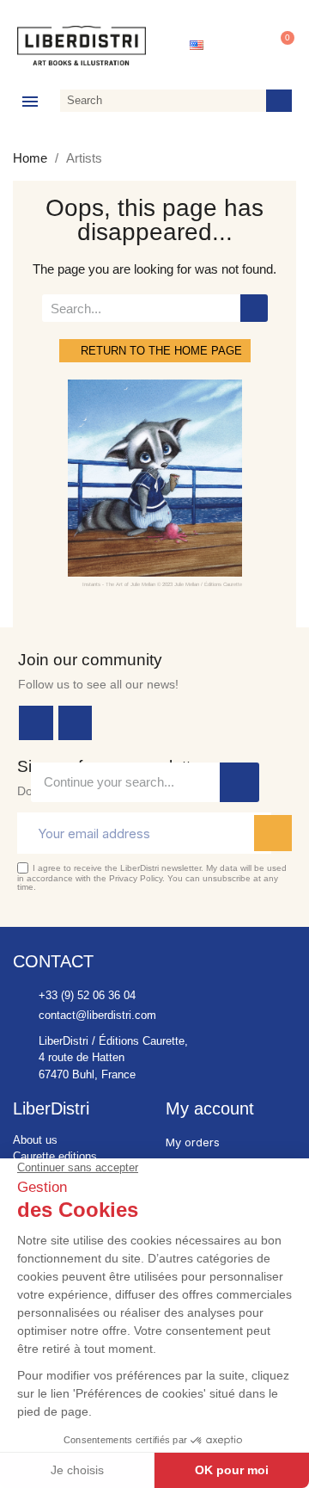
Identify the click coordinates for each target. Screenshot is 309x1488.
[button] (279, 45)
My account (210, 1108)
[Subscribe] (273, 833)
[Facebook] (36, 723)
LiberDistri (51, 1108)
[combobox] (159, 101)
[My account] (239, 45)
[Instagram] (75, 723)
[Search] (279, 101)
